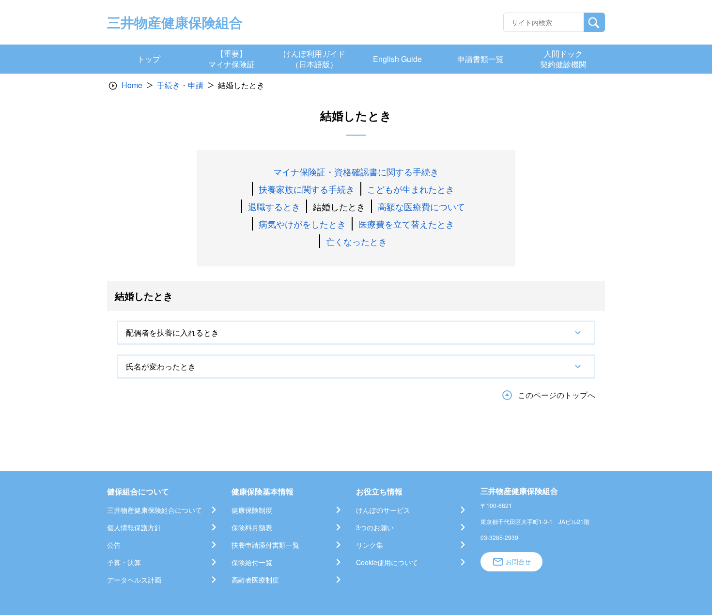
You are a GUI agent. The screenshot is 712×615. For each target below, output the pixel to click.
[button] (356, 333)
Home (132, 85)
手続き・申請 (180, 85)
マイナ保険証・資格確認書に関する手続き (356, 171)
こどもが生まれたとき (410, 189)
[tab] (356, 333)
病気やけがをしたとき (302, 223)
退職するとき (274, 206)
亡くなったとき (356, 241)
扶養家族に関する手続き (307, 189)
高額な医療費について (421, 206)
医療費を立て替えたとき (406, 223)
